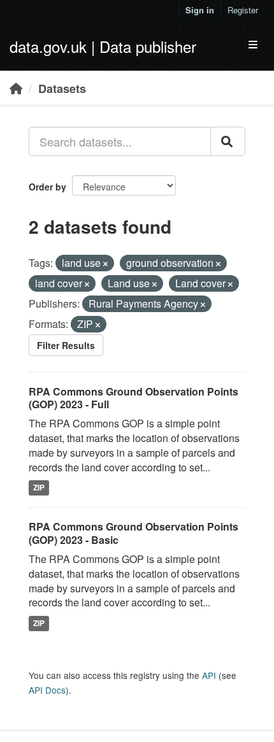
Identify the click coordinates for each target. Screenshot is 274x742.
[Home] (16, 88)
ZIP (39, 488)
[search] (227, 141)
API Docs (47, 689)
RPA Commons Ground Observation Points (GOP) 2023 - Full (133, 398)
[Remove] (105, 264)
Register (242, 10)
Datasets (62, 88)
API (209, 675)
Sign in (199, 10)
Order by (47, 186)
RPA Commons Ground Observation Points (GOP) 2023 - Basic (133, 533)
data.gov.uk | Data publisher (103, 46)
